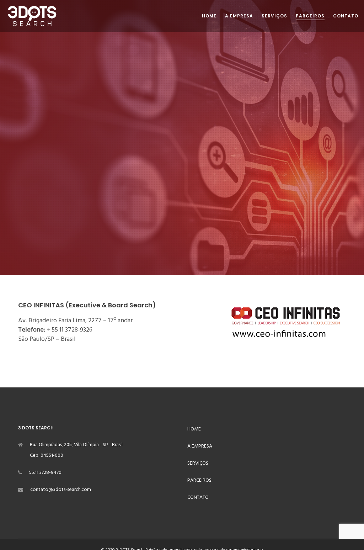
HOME (194, 429)
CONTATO (198, 497)
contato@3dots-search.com (60, 489)
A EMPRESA (199, 446)
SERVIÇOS (197, 463)
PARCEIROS (199, 480)
